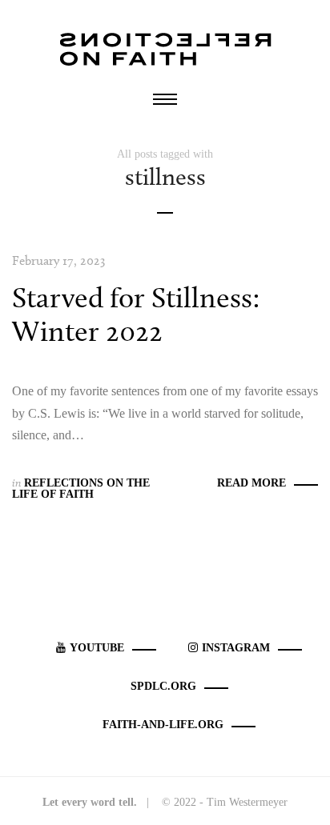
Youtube (97, 648)
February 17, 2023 (58, 260)
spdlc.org (163, 686)
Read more (251, 483)
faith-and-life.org (163, 725)
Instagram (236, 648)
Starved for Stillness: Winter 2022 (136, 314)
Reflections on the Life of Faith (81, 488)
